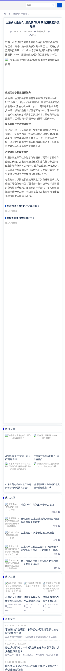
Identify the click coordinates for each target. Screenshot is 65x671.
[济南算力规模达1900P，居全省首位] (47, 444)
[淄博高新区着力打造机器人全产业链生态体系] (47, 472)
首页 (8, 14)
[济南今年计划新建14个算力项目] (12, 508)
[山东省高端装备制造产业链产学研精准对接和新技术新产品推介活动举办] (18, 472)
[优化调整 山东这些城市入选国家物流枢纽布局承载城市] (12, 522)
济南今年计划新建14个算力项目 (37, 504)
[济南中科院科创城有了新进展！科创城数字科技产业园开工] (51, 588)
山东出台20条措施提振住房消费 (37, 532)
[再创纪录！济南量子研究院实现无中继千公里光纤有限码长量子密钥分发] (13, 588)
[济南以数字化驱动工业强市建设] (32, 588)
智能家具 (25, 14)
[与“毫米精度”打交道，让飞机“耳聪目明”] (18, 444)
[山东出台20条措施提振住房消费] (12, 536)
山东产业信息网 (13, 5)
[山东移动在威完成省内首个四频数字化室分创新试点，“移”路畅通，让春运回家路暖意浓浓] (12, 550)
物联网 (16, 14)
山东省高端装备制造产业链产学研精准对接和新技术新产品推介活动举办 (18, 487)
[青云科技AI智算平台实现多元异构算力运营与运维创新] (12, 564)
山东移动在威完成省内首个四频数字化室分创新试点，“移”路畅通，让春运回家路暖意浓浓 (40, 550)
